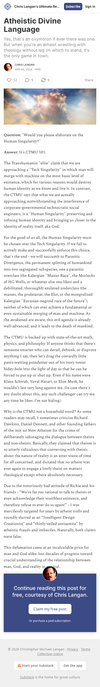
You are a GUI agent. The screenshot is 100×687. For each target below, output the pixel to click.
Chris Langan (24, 64)
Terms (85, 649)
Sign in (90, 6)
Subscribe (73, 6)
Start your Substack (38, 665)
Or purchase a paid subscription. (50, 621)
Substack (27, 677)
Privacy (72, 649)
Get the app (72, 665)
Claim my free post (50, 608)
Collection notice (50, 654)
